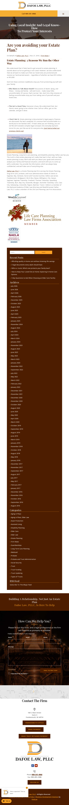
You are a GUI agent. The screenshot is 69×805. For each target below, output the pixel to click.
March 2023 (15, 359)
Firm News (45, 56)
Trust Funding (16, 570)
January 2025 (15, 321)
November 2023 (16, 345)
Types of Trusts (17, 577)
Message (11, 647)
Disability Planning (18, 528)
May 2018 (14, 457)
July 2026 (14, 286)
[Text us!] (6, 801)
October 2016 (16, 499)
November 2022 (16, 366)
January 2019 (15, 443)
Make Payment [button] (34, 729)
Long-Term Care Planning (20, 549)
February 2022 (16, 384)
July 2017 (14, 478)
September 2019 (17, 429)
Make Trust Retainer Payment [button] (34, 736)
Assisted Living (16, 524)
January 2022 (15, 387)
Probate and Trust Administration (23, 559)
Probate (14, 556)
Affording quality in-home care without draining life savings (33, 261)
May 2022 (14, 377)
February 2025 (16, 317)
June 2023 (14, 352)
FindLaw (34, 799)
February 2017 (16, 485)
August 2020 (15, 408)
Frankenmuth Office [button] (34, 723)
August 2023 (15, 349)
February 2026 (16, 296)
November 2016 (16, 495)
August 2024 (15, 328)
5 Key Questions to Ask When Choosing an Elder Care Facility (33, 278)
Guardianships (16, 545)
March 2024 (15, 338)
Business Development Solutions (47, 797)
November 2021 (16, 394)
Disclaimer (12, 669)
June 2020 (14, 412)
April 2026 (14, 293)
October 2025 (16, 303)
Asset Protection (17, 521)
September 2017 (17, 471)
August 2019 (15, 433)
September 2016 (17, 502)
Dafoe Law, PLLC (22, 56)
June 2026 (14, 289)
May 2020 (14, 415)
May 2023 (14, 356)
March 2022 (15, 380)
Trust (13, 566)
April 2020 (14, 419)
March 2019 (15, 440)
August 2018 (15, 453)
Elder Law (14, 535)
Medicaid (14, 552)
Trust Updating (16, 573)
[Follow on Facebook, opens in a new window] (32, 765)
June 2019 (14, 436)
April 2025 (14, 314)
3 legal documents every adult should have (26, 265)
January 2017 (15, 488)
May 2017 (14, 481)
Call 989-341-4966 (29, 14)
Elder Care (14, 531)
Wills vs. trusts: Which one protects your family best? (30, 268)
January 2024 (15, 342)
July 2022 (14, 373)
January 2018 (15, 460)
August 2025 (15, 307)
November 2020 (16, 401)
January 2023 (15, 363)
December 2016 (16, 492)
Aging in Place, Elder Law (20, 517)
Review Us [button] (34, 782)
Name (10, 637)
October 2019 (16, 426)
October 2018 (16, 450)
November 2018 (16, 446)
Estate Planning (16, 538)
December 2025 (16, 300)
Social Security (16, 563)
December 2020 (16, 398)
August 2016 (15, 506)
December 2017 (16, 464)
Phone (45, 637)
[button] (63, 13)
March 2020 (15, 422)
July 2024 (14, 331)
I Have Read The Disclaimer (19, 673)
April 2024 (14, 335)
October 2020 (16, 405)
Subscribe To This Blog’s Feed (21, 585)
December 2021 (16, 391)
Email (28, 637)
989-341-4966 (37, 774)
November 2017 (16, 467)
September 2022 (17, 370)
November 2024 (16, 324)
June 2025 (14, 310)
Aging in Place (16, 514)
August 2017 (15, 474)
